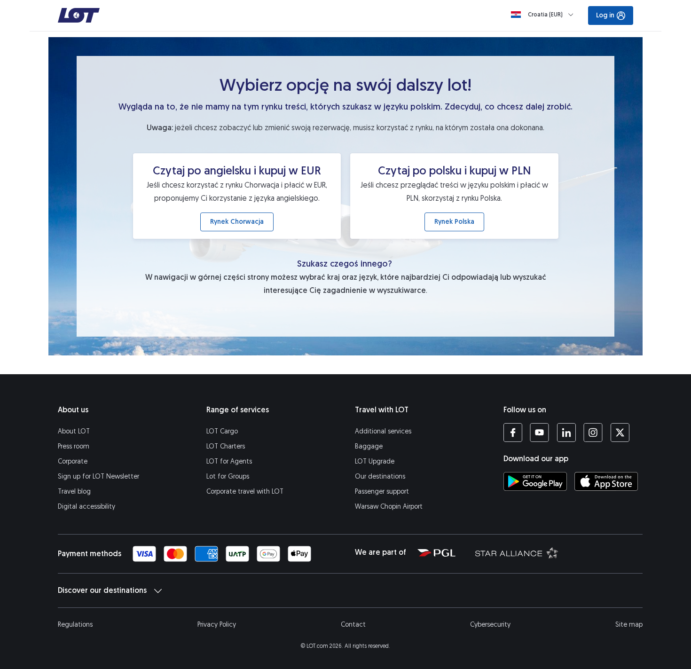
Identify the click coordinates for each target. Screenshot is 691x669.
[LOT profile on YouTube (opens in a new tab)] (539, 432)
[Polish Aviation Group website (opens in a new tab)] (436, 552)
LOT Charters (225, 446)
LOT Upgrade (374, 461)
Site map (629, 625)
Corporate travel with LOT (244, 492)
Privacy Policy (216, 625)
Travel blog (74, 492)
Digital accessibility (86, 507)
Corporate (72, 461)
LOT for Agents (229, 461)
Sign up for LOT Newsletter (98, 476)
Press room (73, 446)
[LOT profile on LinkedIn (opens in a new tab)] (566, 432)
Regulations (75, 625)
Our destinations (380, 476)
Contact (353, 625)
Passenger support (382, 492)
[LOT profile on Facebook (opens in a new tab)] (512, 432)
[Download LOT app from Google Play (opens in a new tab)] (535, 481)
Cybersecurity (490, 625)
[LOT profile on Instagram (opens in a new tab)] (593, 432)
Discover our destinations (102, 590)
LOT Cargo (222, 431)
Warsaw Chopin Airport (389, 507)
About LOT (74, 431)
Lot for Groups (227, 476)
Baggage (369, 446)
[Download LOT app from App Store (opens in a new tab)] (606, 481)
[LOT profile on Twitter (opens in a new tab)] (619, 432)
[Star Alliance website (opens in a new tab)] (510, 552)
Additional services (383, 431)
